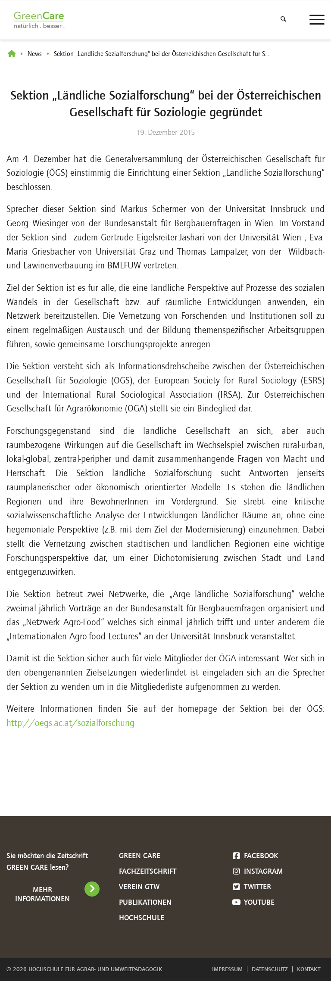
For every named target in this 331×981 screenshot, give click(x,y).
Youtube (258, 902)
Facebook (260, 855)
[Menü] (313, 19)
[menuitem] (283, 19)
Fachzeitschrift (147, 871)
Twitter (256, 886)
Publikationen (145, 902)
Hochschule (141, 917)
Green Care (139, 855)
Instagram (262, 871)
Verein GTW (139, 886)
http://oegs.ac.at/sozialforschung (70, 723)
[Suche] (283, 19)
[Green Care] (11, 54)
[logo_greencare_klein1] (41, 19)
